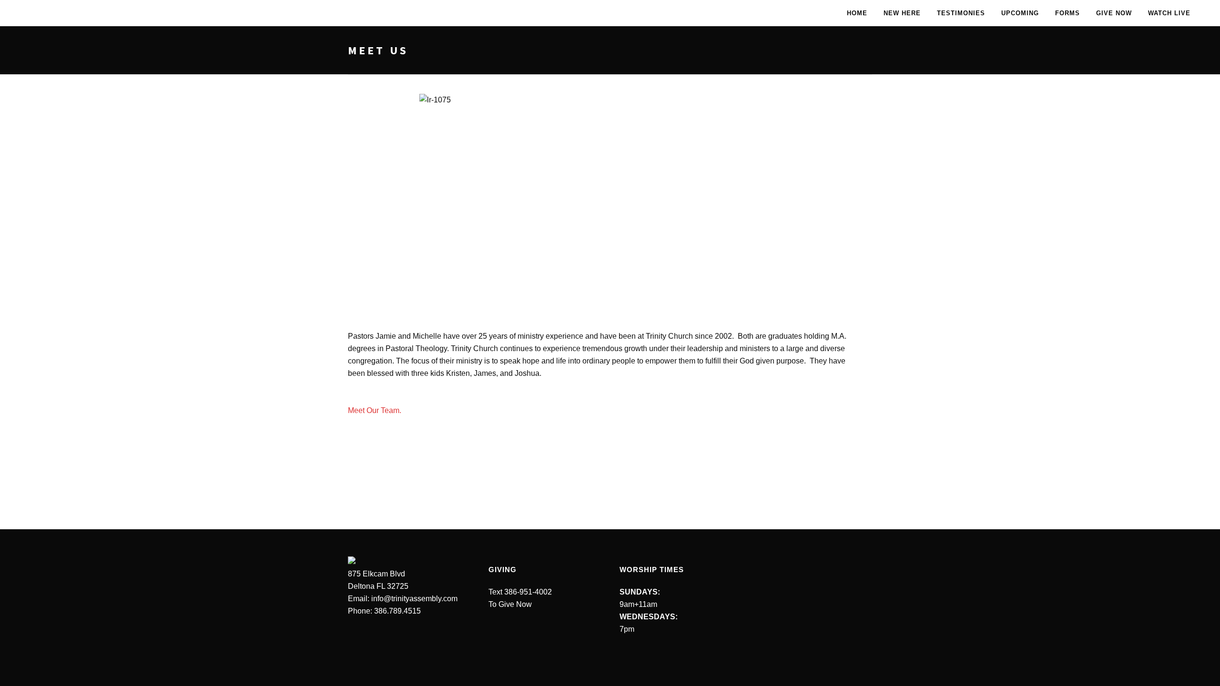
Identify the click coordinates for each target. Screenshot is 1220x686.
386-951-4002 (528, 592)
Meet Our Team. (374, 410)
